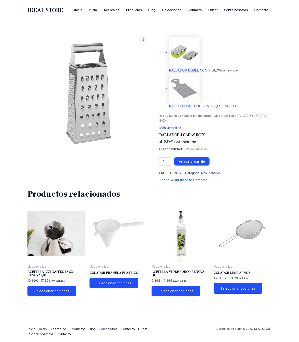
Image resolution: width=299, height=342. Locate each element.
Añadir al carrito (192, 161)
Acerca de (112, 10)
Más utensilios (224, 116)
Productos (134, 10)
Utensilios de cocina (198, 116)
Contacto (195, 10)
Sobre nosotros (236, 10)
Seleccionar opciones (51, 291)
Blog (151, 10)
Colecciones (171, 10)
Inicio (78, 10)
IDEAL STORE (45, 10)
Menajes (175, 116)
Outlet (213, 10)
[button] (142, 39)
